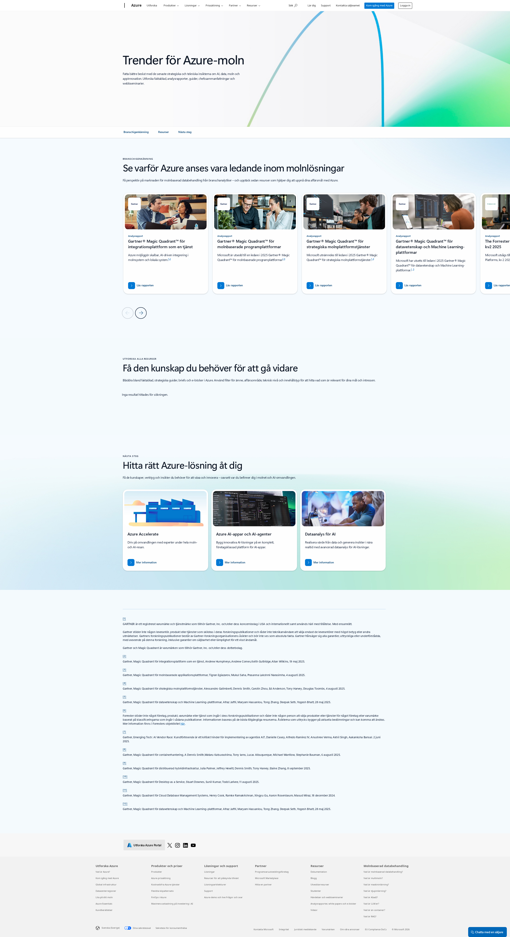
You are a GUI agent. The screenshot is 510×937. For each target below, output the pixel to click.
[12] (125, 803)
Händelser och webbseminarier (327, 897)
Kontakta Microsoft (264, 929)
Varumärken (328, 929)
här (182, 723)
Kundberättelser (104, 909)
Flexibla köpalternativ (162, 890)
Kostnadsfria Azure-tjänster (165, 884)
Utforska (152, 5)
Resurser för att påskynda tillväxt (221, 878)
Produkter (170, 5)
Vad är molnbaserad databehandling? (383, 871)
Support (326, 5)
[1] (124, 618)
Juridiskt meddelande (305, 929)
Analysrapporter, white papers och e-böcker (333, 903)
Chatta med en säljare (489, 932)
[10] (125, 776)
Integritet (284, 929)
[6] (124, 710)
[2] (124, 655)
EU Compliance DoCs (375, 929)
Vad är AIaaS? (371, 897)
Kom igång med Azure (379, 5)
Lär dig (312, 5)
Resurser (252, 5)
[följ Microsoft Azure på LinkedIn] (185, 845)
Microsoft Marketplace (266, 878)
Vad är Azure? (103, 871)
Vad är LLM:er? (371, 903)
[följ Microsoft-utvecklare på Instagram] (177, 845)
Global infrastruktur (106, 884)
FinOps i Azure (158, 897)
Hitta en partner (263, 884)
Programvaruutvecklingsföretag (272, 871)
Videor (314, 909)
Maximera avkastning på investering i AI (172, 903)
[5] (124, 696)
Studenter (316, 890)
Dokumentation (319, 871)
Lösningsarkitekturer (215, 884)
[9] (124, 762)
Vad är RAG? (370, 916)
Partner (233, 5)
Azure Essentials (104, 903)
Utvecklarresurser (320, 884)
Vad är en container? (374, 909)
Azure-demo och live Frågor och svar (223, 897)
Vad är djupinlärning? (375, 890)
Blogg (314, 878)
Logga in (405, 5)
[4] (124, 682)
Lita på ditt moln (104, 897)
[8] (124, 749)
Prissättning (213, 5)
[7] (124, 731)
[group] (166, 243)
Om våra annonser (350, 929)
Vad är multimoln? (373, 878)
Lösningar (191, 5)
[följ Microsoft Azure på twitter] (169, 845)
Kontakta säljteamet (348, 5)
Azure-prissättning (161, 878)
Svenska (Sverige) (111, 927)
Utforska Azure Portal (147, 845)
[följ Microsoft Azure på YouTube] (193, 845)
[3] (124, 669)
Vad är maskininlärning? (376, 884)
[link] (136, 133)
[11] (125, 789)
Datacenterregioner (106, 890)
